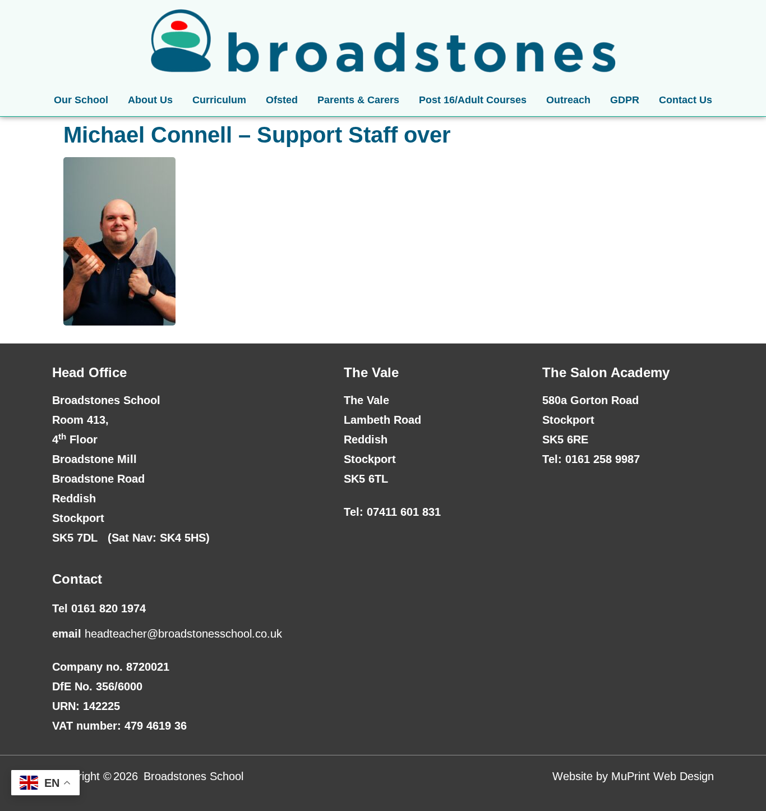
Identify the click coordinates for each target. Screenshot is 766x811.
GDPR (624, 100)
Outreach (568, 100)
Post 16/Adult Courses (473, 100)
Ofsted (282, 100)
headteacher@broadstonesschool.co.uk (183, 633)
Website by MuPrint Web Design (633, 776)
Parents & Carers (358, 100)
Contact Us (685, 100)
